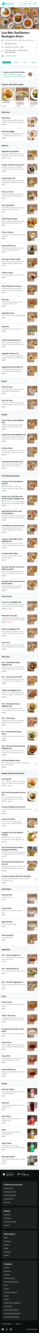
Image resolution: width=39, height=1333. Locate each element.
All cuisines (7, 1218)
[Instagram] (11, 1329)
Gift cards (7, 1202)
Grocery (6, 1245)
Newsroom (7, 1271)
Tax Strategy (8, 1306)
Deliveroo (8, 3)
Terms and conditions (11, 1292)
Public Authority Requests (12, 1313)
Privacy (6, 1296)
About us (7, 1268)
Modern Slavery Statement (12, 1303)
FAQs (5, 1285)
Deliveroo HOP (8, 1199)
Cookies (6, 1299)
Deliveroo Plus (8, 1188)
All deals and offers (10, 1222)
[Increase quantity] (12, 99)
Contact (6, 1289)
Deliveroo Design (9, 1278)
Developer (7, 1252)
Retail (6, 1248)
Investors (7, 1275)
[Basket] (25, 4)
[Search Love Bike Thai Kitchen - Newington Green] (21, 4)
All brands (7, 1215)
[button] (19, 40)
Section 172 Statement (11, 1310)
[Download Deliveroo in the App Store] (8, 1174)
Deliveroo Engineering (11, 1282)
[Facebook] (3, 1329)
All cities (7, 1225)
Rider (5, 1238)
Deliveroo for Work (10, 1192)
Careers (6, 1255)
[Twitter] (7, 1329)
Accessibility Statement (11, 1317)
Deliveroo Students (10, 1195)
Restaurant (7, 1241)
